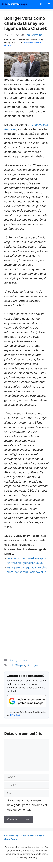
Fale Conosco (11, 835)
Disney (13, 660)
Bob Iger (32, 665)
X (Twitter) (14, 715)
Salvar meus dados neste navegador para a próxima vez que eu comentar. (27, 805)
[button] (41, 4)
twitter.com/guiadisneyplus (25, 563)
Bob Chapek (17, 665)
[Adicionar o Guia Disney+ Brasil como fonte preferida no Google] (26, 701)
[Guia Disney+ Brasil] (18, 4)
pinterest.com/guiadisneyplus (26, 572)
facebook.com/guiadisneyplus (26, 558)
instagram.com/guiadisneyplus (27, 567)
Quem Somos (11, 839)
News (23, 660)
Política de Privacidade (32, 835)
